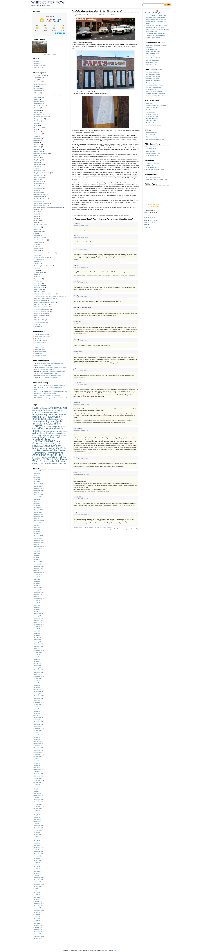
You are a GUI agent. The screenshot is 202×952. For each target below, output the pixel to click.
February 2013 (38, 821)
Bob (115, 950)
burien (43, 410)
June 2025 (37, 501)
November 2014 (38, 776)
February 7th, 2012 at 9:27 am (81, 296)
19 (156, 220)
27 (145, 225)
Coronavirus (37, 97)
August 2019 (37, 652)
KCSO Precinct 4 (151, 165)
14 (147, 220)
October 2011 (38, 856)
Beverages (37, 82)
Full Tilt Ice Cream (39, 127)
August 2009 (37, 912)
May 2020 (37, 633)
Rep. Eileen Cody (151, 112)
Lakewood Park (38, 175)
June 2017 (37, 709)
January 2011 (38, 875)
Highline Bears (38, 151)
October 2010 (38, 882)
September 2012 (39, 832)
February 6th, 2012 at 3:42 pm (81, 237)
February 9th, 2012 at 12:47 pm (81, 404)
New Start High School (40, 198)
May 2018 (37, 685)
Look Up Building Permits (42, 334)
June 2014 (37, 786)
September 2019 (39, 650)
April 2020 (37, 635)
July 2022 (37, 577)
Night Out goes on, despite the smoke (50, 375)
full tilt (39, 417)
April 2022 (37, 583)
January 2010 (38, 901)
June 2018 (37, 683)
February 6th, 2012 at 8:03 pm (81, 267)
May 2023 (37, 555)
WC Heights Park (151, 149)
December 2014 (38, 773)
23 (150, 222)
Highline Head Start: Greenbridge (155, 93)
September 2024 (39, 520)
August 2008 (37, 938)
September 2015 (39, 754)
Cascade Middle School (153, 76)
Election (36, 112)
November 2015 (38, 750)
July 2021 (37, 603)
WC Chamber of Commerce (42, 336)
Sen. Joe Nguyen (151, 110)
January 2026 (38, 486)
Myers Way (37, 192)
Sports (36, 255)
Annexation (37, 77)
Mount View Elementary (153, 80)
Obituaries (37, 209)
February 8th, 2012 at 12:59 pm (81, 340)
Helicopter (37, 144)
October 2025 (38, 492)
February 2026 (38, 484)
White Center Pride (39, 320)
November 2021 (38, 594)
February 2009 (38, 925)
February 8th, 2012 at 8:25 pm (81, 370)
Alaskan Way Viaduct (40, 75)
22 (148, 222)
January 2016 (38, 745)
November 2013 (38, 802)
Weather (36, 281)
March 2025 (37, 507)
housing (36, 162)
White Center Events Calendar (43, 68)
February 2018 (38, 691)
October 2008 (38, 934)
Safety (36, 233)
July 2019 (37, 655)
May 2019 (37, 659)
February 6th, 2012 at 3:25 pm (81, 225)
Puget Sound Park (39, 224)
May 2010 (37, 893)
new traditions (38, 201)
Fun (35, 129)
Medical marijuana (39, 183)
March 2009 (37, 923)
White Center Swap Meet (41, 322)
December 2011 (38, 851)
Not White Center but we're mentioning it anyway (48, 207)
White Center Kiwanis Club (41, 311)
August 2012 (37, 834)
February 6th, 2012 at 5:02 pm (81, 249)
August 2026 (37, 471)
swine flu (36, 261)
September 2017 (39, 702)
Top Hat (36, 268)
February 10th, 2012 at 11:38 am (81, 458)
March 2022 (37, 585)
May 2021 (37, 607)
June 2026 (37, 475)
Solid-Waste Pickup (151, 132)
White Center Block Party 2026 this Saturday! (47, 395)
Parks (36, 214)
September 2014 (39, 780)
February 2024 (38, 536)
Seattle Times (38, 242)
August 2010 (37, 886)
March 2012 (37, 845)
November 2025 (38, 490)
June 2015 (37, 761)
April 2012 (37, 843)
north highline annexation (54, 433)
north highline (37, 433)
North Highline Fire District (41, 203)
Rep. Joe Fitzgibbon (152, 114)
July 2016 (37, 732)
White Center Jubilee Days (41, 309)
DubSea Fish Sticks (40, 106)
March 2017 (37, 715)
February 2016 (38, 743)
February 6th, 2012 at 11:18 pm (81, 282)
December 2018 (38, 670)
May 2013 (37, 815)
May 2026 (37, 477)
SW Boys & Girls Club (152, 60)
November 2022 (38, 568)
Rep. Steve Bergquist (152, 123)
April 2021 (37, 609)
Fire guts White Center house (49, 377)
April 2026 (37, 479)
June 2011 (37, 864)
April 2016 (37, 739)
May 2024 (37, 529)
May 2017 (37, 711)
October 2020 (38, 622)
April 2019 (37, 661)
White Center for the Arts (41, 307)
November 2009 (38, 906)
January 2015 (38, 771)
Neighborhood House (40, 194)
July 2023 (37, 551)
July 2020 (37, 629)
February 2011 (38, 873)
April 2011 (37, 869)
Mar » (149, 227)
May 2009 (37, 918)
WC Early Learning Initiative (154, 91)
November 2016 (38, 724)
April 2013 (37, 817)
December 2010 (38, 877)
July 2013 (37, 810)
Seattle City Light (39, 237)
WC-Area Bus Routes (41, 340)
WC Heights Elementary (153, 74)
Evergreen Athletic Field (153, 153)
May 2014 (37, 789)
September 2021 (39, 598)
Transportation (38, 272)
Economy (37, 108)
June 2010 (37, 890)
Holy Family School (48, 424)
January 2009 (38, 927)
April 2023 (37, 557)
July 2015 (37, 758)
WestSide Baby (38, 285)
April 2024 (37, 531)
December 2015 (38, 748)
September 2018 (39, 676)
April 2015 (37, 765)
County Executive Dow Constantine (156, 105)
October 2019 (38, 648)
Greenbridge (37, 138)
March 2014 (37, 793)
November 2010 (38, 880)
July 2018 (37, 681)
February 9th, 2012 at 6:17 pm (81, 430)
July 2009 (37, 914)
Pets (35, 218)
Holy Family (37, 160)
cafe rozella (37, 90)
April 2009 (37, 921)
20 (145, 222)
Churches (37, 93)
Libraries (36, 179)
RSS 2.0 (101, 215)
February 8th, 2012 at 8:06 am (81, 323)
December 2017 (38, 696)
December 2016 (38, 722)
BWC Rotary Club (151, 64)
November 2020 (38, 620)
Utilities (36, 274)
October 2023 (38, 544)
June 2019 (37, 657)
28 (147, 225)
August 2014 (37, 782)
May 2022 (37, 581)
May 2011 (37, 867)
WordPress (104, 950)
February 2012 (38, 847)
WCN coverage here (96, 137)
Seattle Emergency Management (155, 169)
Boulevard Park (38, 84)
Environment (37, 114)
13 (145, 220)
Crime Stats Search (40, 349)
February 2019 (38, 665)
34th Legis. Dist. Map (152, 107)
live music (53, 431)
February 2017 (38, 717)
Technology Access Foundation (43, 266)
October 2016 (38, 726)
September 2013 (39, 806)
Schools (36, 235)
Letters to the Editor (39, 177)
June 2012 (37, 838)
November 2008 (38, 931)
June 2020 (37, 631)
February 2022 (38, 587)
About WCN (37, 61)
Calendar (37, 63)
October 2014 (38, 778)
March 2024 (37, 533)
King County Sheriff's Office (42, 173)
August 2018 (37, 678)
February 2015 (38, 769)
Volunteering (37, 279)
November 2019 (38, 646)
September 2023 (39, 546)
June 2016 (37, 735)
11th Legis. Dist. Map (152, 116)
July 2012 (37, 836)
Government (37, 134)
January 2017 (38, 719)
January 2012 (38, 849)
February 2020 (38, 639)
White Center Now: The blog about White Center (48, 3)
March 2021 (37, 611)
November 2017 (38, 698)
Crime (36, 99)
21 (147, 222)
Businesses (37, 88)
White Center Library (40, 313)
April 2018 (37, 687)
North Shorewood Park (152, 155)
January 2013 (38, 823)
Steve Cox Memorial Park (41, 257)
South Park (37, 248)
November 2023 (38, 542)
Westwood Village (39, 287)
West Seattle (37, 283)
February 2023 (38, 561)
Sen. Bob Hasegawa (152, 118)
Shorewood (37, 244)
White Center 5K (39, 292)
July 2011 (37, 862)
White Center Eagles (40, 300)
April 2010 (37, 895)
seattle (45, 444)
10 (152, 217)
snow (46, 446)
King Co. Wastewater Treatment (155, 139)
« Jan (145, 227)
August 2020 (37, 626)
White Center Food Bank (41, 305)
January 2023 (38, 564)
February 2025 (38, 510)
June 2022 (37, 579)
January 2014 (38, 797)
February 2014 (38, 795)
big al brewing (36, 410)
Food (35, 125)
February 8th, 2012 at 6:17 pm (81, 353)
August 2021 (37, 600)
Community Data (39, 347)
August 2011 (37, 860)
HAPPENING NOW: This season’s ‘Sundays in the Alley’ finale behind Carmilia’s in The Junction (156, 35)
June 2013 (37, 812)
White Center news (39, 315)
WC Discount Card (40, 338)
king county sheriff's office (47, 429)
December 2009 (38, 903)
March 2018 (37, 689)
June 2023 (37, 553)
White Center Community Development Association (48, 296)
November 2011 (38, 854)
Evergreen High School (40, 116)
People (36, 216)
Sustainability (38, 259)
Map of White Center (40, 65)
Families (36, 121)
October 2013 (38, 804)
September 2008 (39, 936)
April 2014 (37, 791)
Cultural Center (38, 101)
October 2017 (38, 700)
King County (37, 170)
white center (41, 450)
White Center (38, 289)
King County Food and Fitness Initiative (157, 179)
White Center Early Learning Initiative (44, 302)
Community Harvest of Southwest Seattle (46, 95)
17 (152, 220)
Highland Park (38, 149)
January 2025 (38, 512)
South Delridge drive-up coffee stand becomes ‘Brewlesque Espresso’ (92, 527)
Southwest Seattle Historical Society (44, 253)
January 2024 (38, 538)
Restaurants (37, 231)
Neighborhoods (38, 196)
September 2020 (39, 624)
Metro (36, 186)
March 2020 (37, 637)
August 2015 (37, 756)
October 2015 (38, 752)
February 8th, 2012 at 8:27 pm (81, 384)
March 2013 (37, 819)
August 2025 (37, 497)
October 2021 (38, 596)
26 (156, 222)
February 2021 (38, 613)
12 (156, 217)
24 (152, 222)
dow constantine (52, 412)
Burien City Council (52, 410)
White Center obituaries (41, 318)
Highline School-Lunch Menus (154, 85)
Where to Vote (39, 345)
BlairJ (75, 402)
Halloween (37, 140)
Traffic (36, 270)
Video (36, 276)
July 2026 (37, 473)
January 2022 (38, 590)
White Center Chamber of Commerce (44, 294)
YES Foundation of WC (152, 53)
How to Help (37, 164)
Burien (36, 86)
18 (154, 220)
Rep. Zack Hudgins (151, 120)
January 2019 (38, 668)
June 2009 (37, 916)
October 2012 (38, 830)
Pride (35, 222)
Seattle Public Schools (40, 240)
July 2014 (37, 784)
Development (38, 103)
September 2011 (39, 858)
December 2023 (38, 540)
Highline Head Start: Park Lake (155, 95)
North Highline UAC (39, 205)
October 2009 (38, 908)
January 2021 (38, 616)
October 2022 (38, 570)
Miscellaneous (38, 188)
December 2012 (38, 825)
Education (37, 110)
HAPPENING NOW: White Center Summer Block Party (49, 385)
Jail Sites (36, 166)
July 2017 (37, 706)
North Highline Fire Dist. (153, 167)
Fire (35, 123)
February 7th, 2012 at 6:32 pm (81, 309)
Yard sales (37, 326)
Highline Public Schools (47, 422)
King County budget (49, 426)
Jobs (35, 168)
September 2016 (39, 728)
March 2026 (37, 481)
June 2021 (37, 605)
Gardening (37, 131)
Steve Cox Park (150, 146)
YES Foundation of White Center (57, 463)
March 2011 (37, 871)
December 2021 (38, 592)
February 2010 (38, 899)
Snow (36, 246)
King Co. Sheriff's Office (153, 163)
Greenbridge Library (40, 355)
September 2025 (39, 494)
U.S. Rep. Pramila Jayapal (153, 125)
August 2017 (37, 704)
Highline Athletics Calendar (153, 87)
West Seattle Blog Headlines (156, 13)
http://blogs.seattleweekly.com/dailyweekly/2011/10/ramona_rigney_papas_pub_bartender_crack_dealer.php (104, 275)
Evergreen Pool (38, 119)
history (36, 155)
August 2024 (37, 523)
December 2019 (38, 644)
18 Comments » (115, 15)
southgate (37, 250)
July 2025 (37, 499)
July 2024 (37, 525)
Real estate (37, 227)
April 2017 (37, 713)
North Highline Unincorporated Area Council (46, 441)
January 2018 (38, 694)
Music (36, 190)
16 (150, 220)
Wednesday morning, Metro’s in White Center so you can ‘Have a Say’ (118, 529)
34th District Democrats (41, 408)
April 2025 (37, 505)
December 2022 (38, 566)
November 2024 (38, 516)
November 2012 (38, 828)
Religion (36, 229)
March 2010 (37, 897)
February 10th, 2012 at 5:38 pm (81, 474)
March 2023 (37, 559)
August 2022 (37, 574)
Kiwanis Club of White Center (154, 58)
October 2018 (38, 674)
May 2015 (37, 763)
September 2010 (39, 884)
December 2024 (38, 514)
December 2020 (38, 618)
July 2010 (37, 888)
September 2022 (39, 572)
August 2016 (37, 730)
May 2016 (37, 737)
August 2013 (37, 808)
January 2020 (38, 642)
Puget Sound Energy (152, 137)
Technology (37, 263)
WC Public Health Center (153, 177)
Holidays (36, 157)
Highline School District (40, 153)
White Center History (41, 351)
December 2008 (38, 929)
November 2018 (38, 672)
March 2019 (37, 663)
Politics (36, 220)
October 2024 (38, 518)
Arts (35, 80)
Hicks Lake (37, 147)
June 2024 (37, 527)
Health (36, 142)
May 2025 (37, 503)
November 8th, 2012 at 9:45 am (81, 514)
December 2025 (38, 488)
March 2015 (37, 767)
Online (36, 211)
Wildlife (36, 324)
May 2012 (37, 841)
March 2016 (37, 741)
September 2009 (39, 910)
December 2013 (38, 799)
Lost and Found (38, 181)
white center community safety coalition (45, 298)
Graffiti (36, 136)
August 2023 (37, 548)
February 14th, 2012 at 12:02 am (82, 498)
